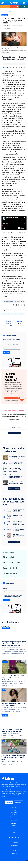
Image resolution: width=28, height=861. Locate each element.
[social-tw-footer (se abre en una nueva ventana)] (15, 838)
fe (3, 741)
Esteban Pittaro (18, 25)
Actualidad (14, 810)
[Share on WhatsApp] (24, 67)
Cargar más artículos (14, 488)
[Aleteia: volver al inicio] (14, 2)
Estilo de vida (4, 12)
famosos (5, 715)
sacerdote (5, 661)
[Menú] (4, 3)
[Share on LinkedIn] (16, 67)
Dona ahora (13, 6)
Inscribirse (6, 352)
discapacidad (6, 627)
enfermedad (5, 314)
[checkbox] (3, 595)
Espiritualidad (14, 812)
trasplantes (21, 314)
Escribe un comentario (14, 433)
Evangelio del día (11, 568)
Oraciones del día (11, 573)
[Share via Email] (21, 67)
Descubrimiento (14, 816)
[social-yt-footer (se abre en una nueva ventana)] (9, 838)
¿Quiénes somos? (14, 848)
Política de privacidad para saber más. (12, 349)
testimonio (13, 314)
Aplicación (14, 825)
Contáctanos (14, 853)
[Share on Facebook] (13, 67)
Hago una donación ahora (11, 398)
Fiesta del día (9, 557)
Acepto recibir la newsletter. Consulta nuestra (13, 348)
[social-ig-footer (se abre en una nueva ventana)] (18, 838)
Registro (5, 6)
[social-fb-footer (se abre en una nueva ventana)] (12, 838)
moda (4, 689)
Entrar (18, 427)
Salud (10, 12)
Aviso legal (14, 850)
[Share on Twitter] (19, 67)
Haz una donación (14, 845)
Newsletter (14, 823)
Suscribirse (9, 802)
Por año (14, 832)
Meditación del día (11, 562)
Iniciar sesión (18, 802)
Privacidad (14, 856)
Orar (23, 6)
